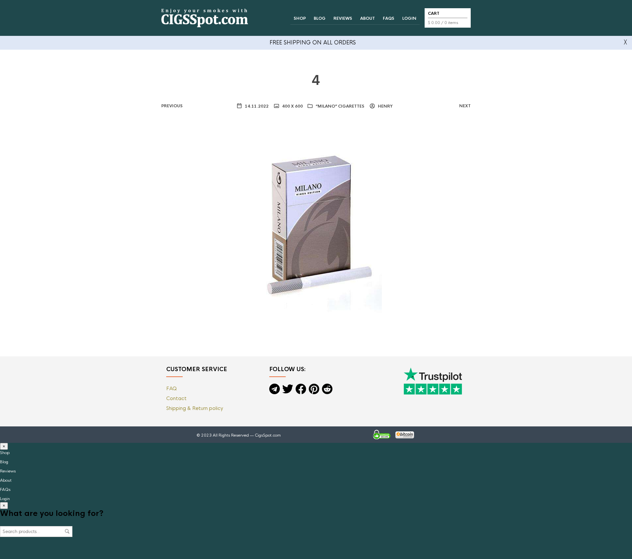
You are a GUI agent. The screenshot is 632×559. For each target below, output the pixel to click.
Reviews (342, 18)
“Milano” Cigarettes (340, 106)
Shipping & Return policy (194, 408)
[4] (316, 224)
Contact (176, 398)
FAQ (171, 388)
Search (67, 531)
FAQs (388, 18)
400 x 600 (292, 106)
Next (465, 106)
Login (409, 18)
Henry (385, 106)
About (367, 18)
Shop (300, 18)
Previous (172, 106)
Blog (320, 18)
